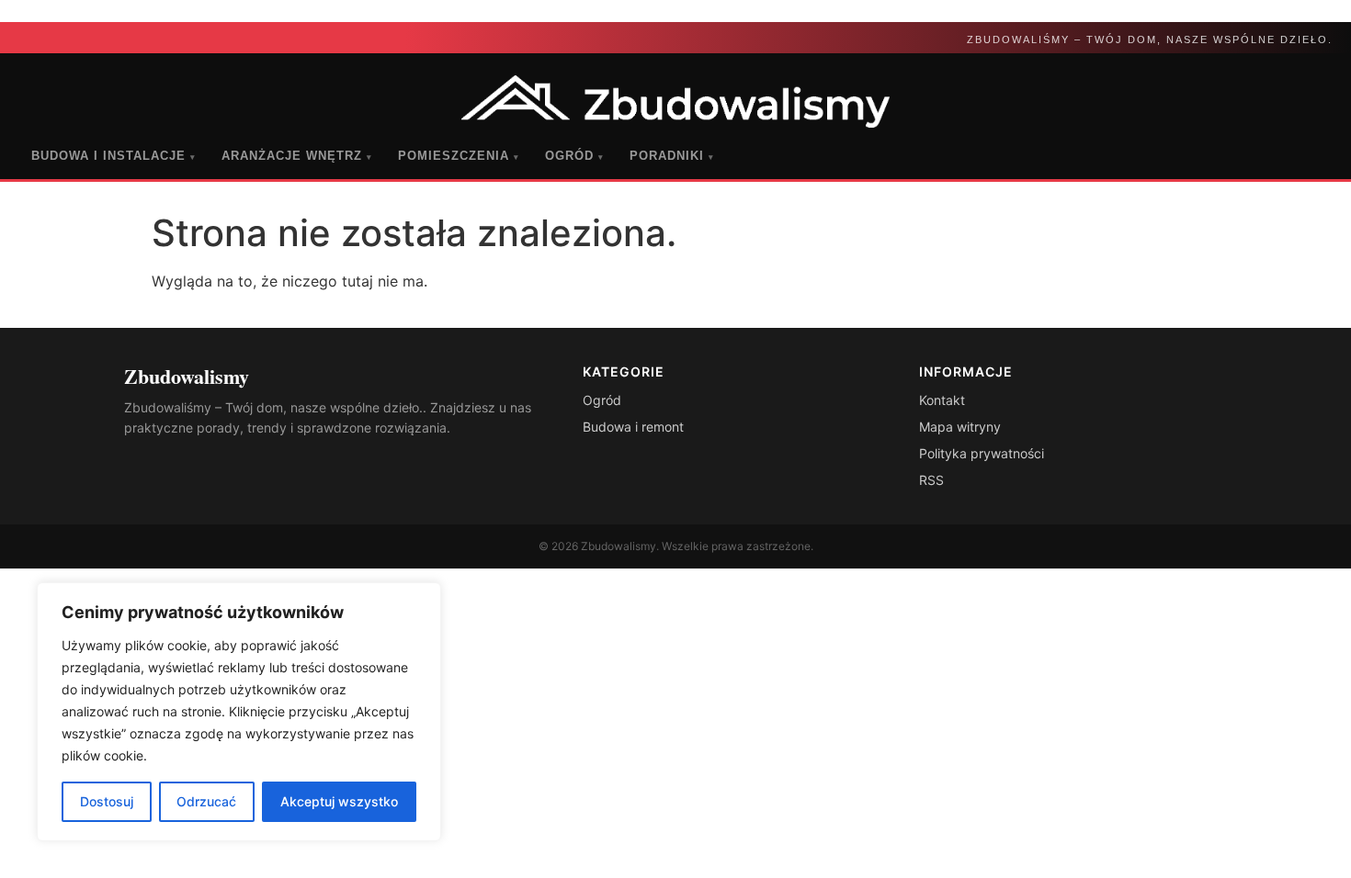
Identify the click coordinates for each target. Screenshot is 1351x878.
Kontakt (942, 400)
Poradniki (672, 156)
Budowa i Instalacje (113, 156)
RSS (931, 480)
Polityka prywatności (981, 453)
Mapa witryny (960, 426)
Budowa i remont (633, 426)
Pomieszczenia (458, 156)
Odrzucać (206, 801)
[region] (239, 711)
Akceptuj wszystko (339, 801)
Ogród (574, 156)
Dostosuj (106, 801)
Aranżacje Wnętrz (296, 156)
